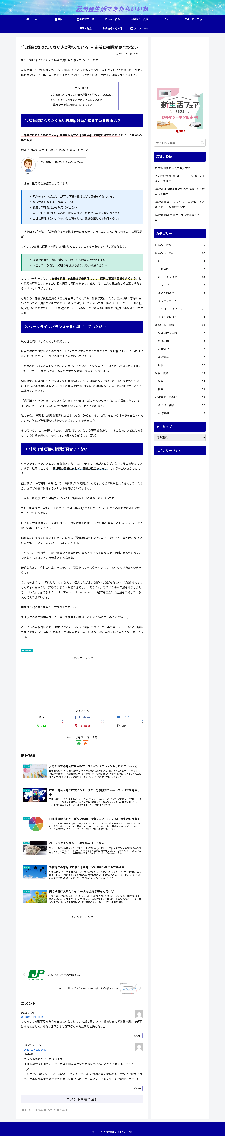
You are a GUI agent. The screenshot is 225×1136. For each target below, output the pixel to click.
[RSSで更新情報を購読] (86, 743)
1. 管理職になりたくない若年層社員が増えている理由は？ (82, 94)
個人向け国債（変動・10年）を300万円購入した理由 (179, 178)
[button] (123, 725)
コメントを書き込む (82, 1099)
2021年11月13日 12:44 (32, 1016)
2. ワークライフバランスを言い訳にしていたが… (77, 99)
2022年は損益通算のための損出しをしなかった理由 (180, 191)
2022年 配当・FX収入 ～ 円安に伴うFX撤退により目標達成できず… (179, 204)
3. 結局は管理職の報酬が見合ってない (71, 104)
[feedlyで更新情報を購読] (79, 743)
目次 (77, 88)
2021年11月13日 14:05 (35, 1049)
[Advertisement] (82, 681)
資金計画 (28, 650)
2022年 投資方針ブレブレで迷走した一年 (179, 217)
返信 (139, 1035)
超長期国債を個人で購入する (173, 168)
